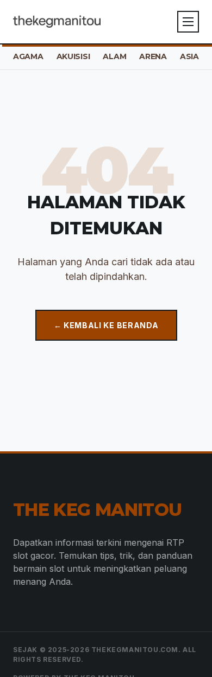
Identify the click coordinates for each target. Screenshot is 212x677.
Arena (153, 56)
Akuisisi (73, 56)
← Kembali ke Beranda (106, 325)
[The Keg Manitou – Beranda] (57, 21)
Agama (28, 56)
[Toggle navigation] (188, 22)
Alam (114, 56)
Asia (189, 56)
